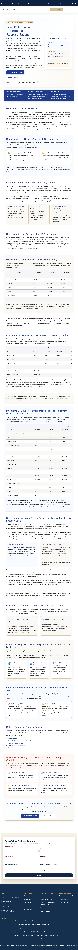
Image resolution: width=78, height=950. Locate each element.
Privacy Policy (28, 905)
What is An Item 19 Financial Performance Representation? (32, 924)
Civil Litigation (63, 902)
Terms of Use (28, 909)
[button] (61, 3)
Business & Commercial (66, 896)
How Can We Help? (12, 864)
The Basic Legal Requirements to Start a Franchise (30, 920)
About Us (27, 896)
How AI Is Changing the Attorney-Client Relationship (30, 931)
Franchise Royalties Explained (16, 745)
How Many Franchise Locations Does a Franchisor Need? (32, 928)
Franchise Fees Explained (15, 743)
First (6, 848)
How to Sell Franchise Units (16, 747)
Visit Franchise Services (48, 815)
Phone (44, 856)
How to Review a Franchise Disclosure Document (22, 741)
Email (9, 856)
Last (40, 848)
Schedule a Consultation (15, 72)
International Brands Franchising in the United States (30, 938)
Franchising (62, 899)
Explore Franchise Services (16, 77)
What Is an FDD (12, 738)
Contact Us (27, 899)
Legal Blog (27, 902)
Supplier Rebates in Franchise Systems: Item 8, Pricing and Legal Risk (36, 935)
